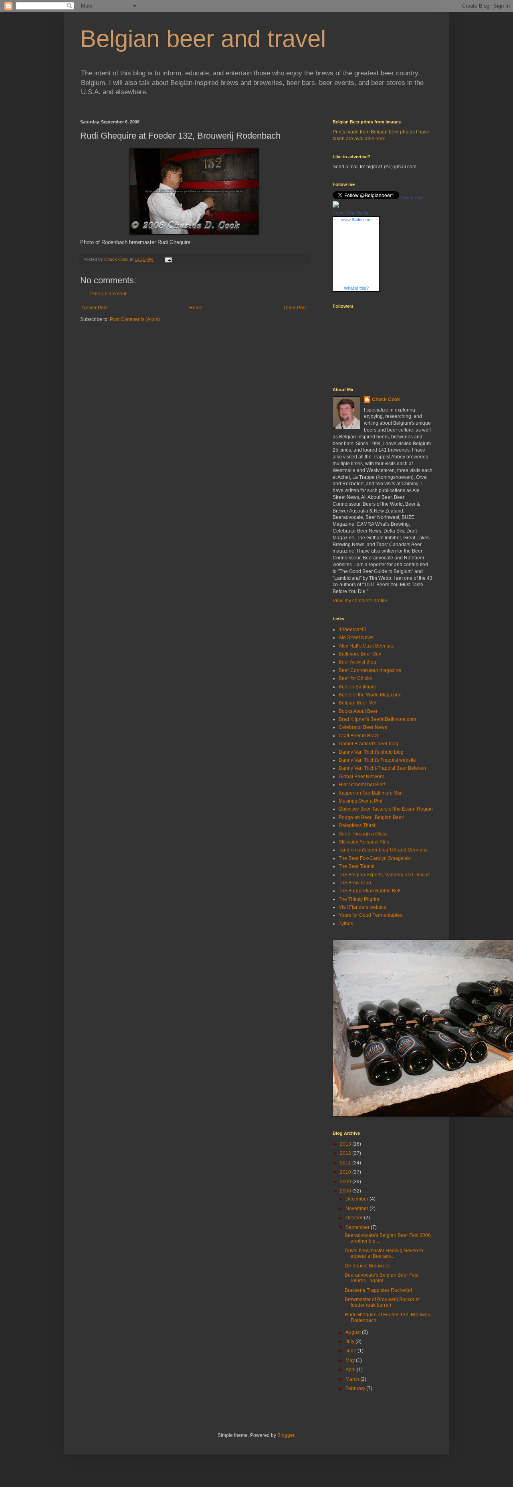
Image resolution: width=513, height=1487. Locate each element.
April (351, 1369)
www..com (356, 219)
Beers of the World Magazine (370, 695)
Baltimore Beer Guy (360, 654)
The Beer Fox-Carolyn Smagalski (375, 858)
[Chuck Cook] (336, 206)
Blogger (285, 1435)
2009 (346, 1181)
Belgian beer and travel (203, 38)
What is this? (356, 288)
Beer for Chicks (355, 678)
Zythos (346, 923)
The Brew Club (355, 883)
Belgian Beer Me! (357, 703)
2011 (346, 1163)
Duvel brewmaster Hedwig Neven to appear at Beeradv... (384, 1253)
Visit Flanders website (362, 907)
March (352, 1379)
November (357, 1208)
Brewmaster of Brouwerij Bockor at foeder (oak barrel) (382, 1302)
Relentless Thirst (357, 825)
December (357, 1199)
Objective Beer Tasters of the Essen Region (386, 809)
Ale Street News (356, 637)
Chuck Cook (412, 197)
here (381, 138)
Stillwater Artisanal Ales (364, 842)
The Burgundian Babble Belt (369, 891)
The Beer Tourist (356, 866)
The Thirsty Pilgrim (359, 899)
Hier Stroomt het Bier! (362, 784)
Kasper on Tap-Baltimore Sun (371, 793)
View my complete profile (360, 600)
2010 (346, 1172)
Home (195, 308)
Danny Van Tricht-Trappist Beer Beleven (382, 768)
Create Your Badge (351, 212)
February (355, 1388)
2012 (346, 1153)
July (350, 1341)
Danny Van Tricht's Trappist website (377, 760)
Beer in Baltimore (357, 687)
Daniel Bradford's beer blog (368, 744)
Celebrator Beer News (363, 727)
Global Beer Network (361, 776)
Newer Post (94, 308)
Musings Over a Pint (360, 801)
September (358, 1227)
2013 (346, 1144)
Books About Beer (358, 711)
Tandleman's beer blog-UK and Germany (383, 850)
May (350, 1360)
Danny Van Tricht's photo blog (371, 752)
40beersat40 (352, 629)
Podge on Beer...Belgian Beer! (371, 817)
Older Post (295, 308)
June (351, 1351)
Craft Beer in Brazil (359, 735)
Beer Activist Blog (357, 662)
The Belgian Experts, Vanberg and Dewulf (384, 875)
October (354, 1218)
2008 (346, 1191)
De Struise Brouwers (367, 1266)
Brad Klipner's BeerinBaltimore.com (377, 719)
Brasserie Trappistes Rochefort (378, 1290)
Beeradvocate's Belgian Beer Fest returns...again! (381, 1277)
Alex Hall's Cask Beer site (366, 646)
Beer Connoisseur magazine (370, 670)
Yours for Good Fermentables (370, 915)
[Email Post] (168, 259)
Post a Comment (108, 294)
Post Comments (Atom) (135, 319)
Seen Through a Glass (363, 834)
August (353, 1332)
